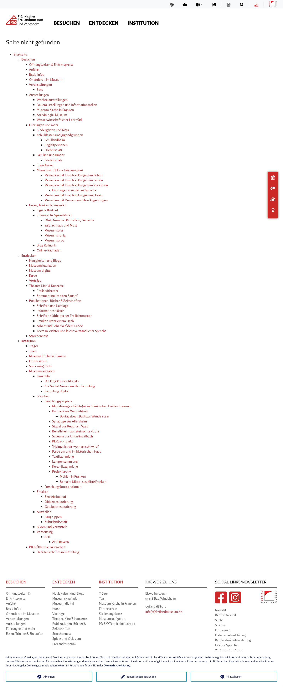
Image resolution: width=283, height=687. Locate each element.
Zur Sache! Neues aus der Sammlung (69, 386)
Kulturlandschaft (55, 522)
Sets (40, 89)
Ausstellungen (39, 95)
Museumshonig (55, 235)
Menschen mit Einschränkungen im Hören (73, 195)
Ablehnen (49, 676)
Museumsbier (53, 230)
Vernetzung (45, 532)
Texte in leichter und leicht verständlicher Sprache (71, 331)
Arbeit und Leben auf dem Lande (60, 326)
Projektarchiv (61, 471)
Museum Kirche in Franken (55, 110)
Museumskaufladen (42, 265)
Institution (28, 341)
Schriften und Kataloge (53, 306)
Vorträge (35, 280)
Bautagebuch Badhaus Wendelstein (84, 416)
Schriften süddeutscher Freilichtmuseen (64, 316)
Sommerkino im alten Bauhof (57, 296)
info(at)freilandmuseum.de (163, 612)
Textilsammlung (63, 456)
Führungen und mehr (43, 125)
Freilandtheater (47, 291)
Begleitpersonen (56, 145)
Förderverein (38, 361)
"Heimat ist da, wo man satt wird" (75, 446)
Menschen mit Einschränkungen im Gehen (73, 180)
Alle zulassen (234, 676)
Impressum (222, 630)
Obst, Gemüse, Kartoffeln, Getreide (69, 220)
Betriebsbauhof (55, 497)
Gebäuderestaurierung (60, 506)
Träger (33, 346)
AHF (47, 537)
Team (33, 351)
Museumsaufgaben (42, 371)
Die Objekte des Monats (61, 381)
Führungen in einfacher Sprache (74, 190)
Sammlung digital (56, 391)
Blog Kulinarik (46, 245)
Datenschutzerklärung (230, 635)
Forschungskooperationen (62, 487)
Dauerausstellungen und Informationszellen (67, 105)
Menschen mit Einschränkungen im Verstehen (76, 185)
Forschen (43, 396)
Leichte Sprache (226, 645)
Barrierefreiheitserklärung (233, 640)
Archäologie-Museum (52, 115)
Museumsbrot (54, 240)
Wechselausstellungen (52, 100)
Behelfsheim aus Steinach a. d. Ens (76, 431)
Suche (219, 620)
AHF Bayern (60, 542)
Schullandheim (54, 140)
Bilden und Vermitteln (52, 527)
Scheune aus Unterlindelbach (72, 436)
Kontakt (220, 610)
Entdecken (28, 255)
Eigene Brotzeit (47, 210)
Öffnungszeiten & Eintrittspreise (51, 64)
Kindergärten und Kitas (53, 130)
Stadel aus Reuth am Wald (70, 426)
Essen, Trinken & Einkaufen (47, 205)
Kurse (33, 275)
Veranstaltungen (40, 84)
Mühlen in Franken (73, 476)
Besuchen (28, 59)
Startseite (20, 54)
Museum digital (39, 270)
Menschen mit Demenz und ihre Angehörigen (76, 200)
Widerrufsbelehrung (229, 650)
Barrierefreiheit (225, 615)
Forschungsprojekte (58, 401)
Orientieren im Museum (45, 79)
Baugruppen (53, 517)
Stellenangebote (40, 366)
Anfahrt (34, 69)
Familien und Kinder (50, 155)
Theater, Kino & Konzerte (46, 286)
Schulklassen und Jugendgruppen (60, 135)
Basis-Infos (36, 74)
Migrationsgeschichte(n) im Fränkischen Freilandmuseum (91, 406)
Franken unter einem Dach (55, 321)
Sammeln (43, 376)
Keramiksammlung (65, 466)
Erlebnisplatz (53, 150)
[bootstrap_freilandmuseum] (24, 20)
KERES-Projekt (62, 441)
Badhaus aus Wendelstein (70, 411)
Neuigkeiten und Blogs (45, 260)
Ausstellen (44, 512)
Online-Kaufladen (49, 250)
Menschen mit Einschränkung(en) (60, 170)
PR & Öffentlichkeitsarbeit (47, 547)
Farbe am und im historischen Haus (76, 451)
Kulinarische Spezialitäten (54, 215)
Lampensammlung (65, 461)
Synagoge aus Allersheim (69, 421)
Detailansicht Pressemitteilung (58, 552)
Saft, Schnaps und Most (60, 225)
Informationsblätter (50, 311)
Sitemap (221, 625)
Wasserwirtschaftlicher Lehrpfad (59, 120)
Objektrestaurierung (58, 501)
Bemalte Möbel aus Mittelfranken (83, 482)
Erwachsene (45, 165)
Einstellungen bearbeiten (141, 676)
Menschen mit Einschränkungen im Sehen (73, 175)
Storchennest (38, 336)
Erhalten (42, 492)
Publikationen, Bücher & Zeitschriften (55, 301)
